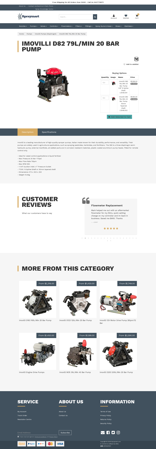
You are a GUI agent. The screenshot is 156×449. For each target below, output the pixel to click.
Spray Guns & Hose (104, 26)
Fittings (88, 26)
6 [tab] (98, 238)
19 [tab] (107, 241)
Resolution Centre (24, 419)
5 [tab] (95, 238)
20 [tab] (111, 241)
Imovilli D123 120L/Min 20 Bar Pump (75, 320)
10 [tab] (111, 238)
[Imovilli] (136, 59)
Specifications (49, 132)
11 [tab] (114, 238)
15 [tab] (127, 238)
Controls (53, 26)
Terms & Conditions (40, 437)
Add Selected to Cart (121, 117)
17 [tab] (133, 238)
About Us (22, 6)
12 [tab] (117, 238)
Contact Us (63, 415)
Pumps (33, 26)
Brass (118, 26)
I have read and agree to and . (39, 437)
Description (27, 132)
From (46, 283)
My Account (22, 412)
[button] (131, 64)
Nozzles (22, 26)
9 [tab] (107, 238)
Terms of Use (105, 412)
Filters (78, 26)
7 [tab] (101, 238)
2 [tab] (85, 238)
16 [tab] (130, 238)
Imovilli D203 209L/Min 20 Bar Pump (116, 372)
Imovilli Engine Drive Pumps (31, 372)
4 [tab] (92, 238)
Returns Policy (105, 419)
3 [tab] (88, 238)
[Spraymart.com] (29, 17)
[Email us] (103, 432)
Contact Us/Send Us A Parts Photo (41, 6)
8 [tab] (104, 238)
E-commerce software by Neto (109, 444)
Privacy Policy (105, 415)
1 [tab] (82, 238)
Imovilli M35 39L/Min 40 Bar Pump (75, 372)
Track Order (22, 415)
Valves (43, 26)
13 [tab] (120, 238)
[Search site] (95, 16)
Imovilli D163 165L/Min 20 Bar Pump (35, 320)
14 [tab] (123, 238)
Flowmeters (66, 26)
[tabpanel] (111, 216)
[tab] (28, 132)
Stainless (128, 26)
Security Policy (106, 423)
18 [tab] (136, 238)
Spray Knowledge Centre (44, 9)
